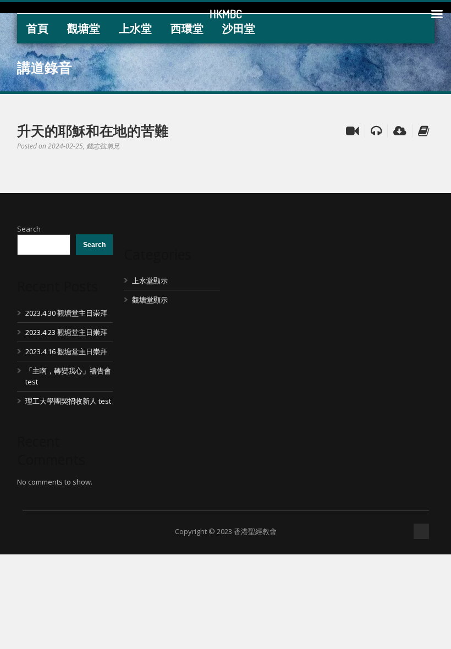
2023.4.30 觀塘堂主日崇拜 (66, 313)
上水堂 (135, 28)
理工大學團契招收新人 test (68, 401)
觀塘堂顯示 (150, 300)
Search (29, 229)
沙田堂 (238, 28)
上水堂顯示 (150, 280)
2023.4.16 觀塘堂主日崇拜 (66, 351)
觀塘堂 (83, 28)
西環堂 (187, 28)
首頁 (37, 28)
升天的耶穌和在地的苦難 (92, 130)
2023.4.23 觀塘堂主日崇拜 (66, 332)
